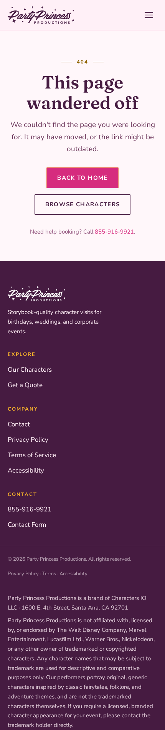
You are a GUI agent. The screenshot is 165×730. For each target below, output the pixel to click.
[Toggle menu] (148, 15)
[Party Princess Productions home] (41, 15)
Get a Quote (25, 385)
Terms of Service (32, 455)
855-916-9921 (114, 232)
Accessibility (26, 470)
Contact (19, 424)
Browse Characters (82, 204)
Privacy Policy (28, 439)
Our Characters (30, 369)
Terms (49, 573)
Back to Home (82, 178)
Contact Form (27, 524)
